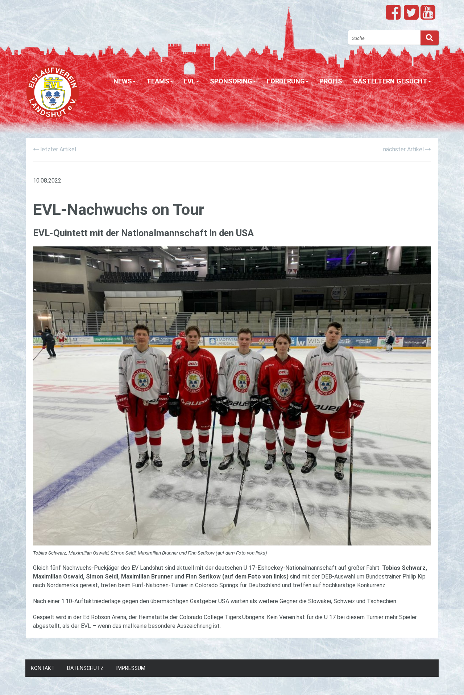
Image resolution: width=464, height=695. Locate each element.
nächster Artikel (404, 149)
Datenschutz (85, 668)
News (122, 81)
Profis (330, 81)
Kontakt (43, 668)
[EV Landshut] (52, 88)
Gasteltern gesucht (390, 81)
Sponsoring (231, 81)
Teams (157, 81)
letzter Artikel (57, 149)
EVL (189, 81)
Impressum (130, 668)
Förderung (286, 81)
